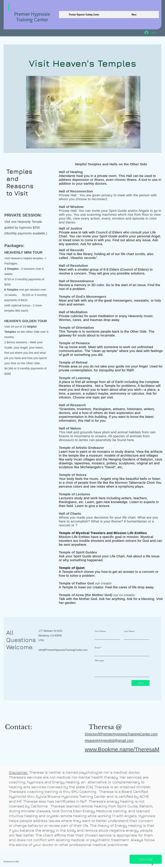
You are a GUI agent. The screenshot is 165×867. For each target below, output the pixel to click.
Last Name (129, 631)
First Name (100, 631)
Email (97, 647)
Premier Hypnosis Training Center (32, 17)
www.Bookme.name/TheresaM (122, 749)
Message (99, 660)
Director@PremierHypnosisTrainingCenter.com (121, 734)
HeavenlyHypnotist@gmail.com (109, 740)
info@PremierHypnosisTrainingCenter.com (63, 650)
